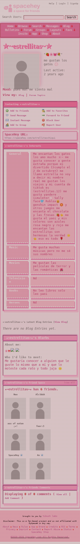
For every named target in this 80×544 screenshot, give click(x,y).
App (34, 34)
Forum (28, 30)
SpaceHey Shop (40, 532)
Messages (52, 26)
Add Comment (12, 499)
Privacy (11, 529)
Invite (23, 34)
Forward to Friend (57, 116)
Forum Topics (37, 96)
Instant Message (19, 121)
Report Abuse (52, 529)
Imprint (23, 529)
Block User (52, 121)
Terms (72, 527)
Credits (53, 527)
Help (51, 4)
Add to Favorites (56, 111)
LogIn (62, 4)
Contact (36, 529)
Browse (23, 26)
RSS (63, 527)
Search (71, 17)
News (15, 527)
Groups (41, 30)
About (56, 34)
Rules (24, 527)
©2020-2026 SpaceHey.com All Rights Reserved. (40, 537)
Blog (66, 26)
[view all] (69, 383)
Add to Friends (19, 111)
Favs (69, 30)
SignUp (74, 4)
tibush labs (50, 516)
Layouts (55, 30)
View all (61, 495)
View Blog (61, 323)
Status (68, 529)
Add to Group (17, 126)
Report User (53, 126)
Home (10, 26)
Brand (42, 527)
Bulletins (12, 30)
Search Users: (12, 17)
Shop (45, 34)
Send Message (17, 116)
